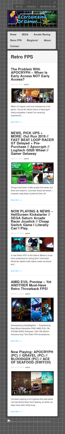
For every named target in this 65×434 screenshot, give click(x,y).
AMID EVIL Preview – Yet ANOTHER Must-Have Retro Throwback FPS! (31, 285)
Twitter (19, 6)
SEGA (25, 34)
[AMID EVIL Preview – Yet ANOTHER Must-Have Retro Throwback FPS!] (32, 310)
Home (13, 34)
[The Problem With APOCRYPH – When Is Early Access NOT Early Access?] (32, 95)
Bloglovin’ (32, 40)
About (47, 40)
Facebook (31, 6)
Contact (14, 46)
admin (26, 84)
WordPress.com (48, 6)
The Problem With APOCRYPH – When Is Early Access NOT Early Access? (30, 74)
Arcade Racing (42, 34)
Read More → (16, 121)
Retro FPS (16, 40)
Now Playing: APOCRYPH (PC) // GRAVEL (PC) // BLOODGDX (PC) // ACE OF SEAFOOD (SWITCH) (32, 356)
